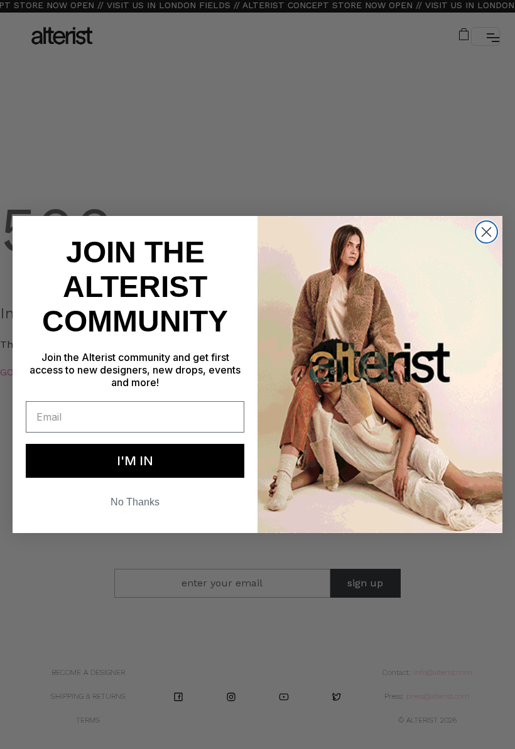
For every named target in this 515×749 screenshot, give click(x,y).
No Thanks (135, 506)
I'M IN (135, 464)
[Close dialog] (486, 228)
